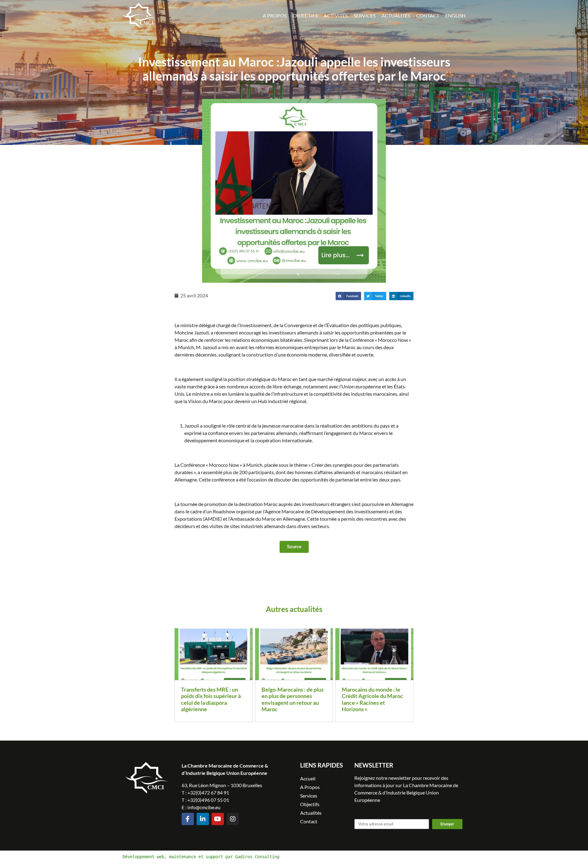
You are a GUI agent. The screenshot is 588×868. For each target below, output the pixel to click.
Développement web (143, 856)
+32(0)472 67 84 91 (208, 792)
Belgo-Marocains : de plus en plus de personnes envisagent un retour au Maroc (293, 699)
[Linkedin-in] (203, 819)
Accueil (307, 778)
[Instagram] (233, 819)
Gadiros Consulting (257, 856)
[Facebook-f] (188, 819)
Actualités (396, 15)
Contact (427, 15)
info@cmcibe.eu (204, 807)
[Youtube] (218, 819)
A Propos (275, 15)
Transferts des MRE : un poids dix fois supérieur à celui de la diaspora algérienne (211, 699)
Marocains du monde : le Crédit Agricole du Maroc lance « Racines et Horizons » (372, 699)
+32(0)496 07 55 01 (208, 800)
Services (364, 15)
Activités (336, 15)
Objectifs (305, 15)
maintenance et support (196, 856)
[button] (348, 296)
